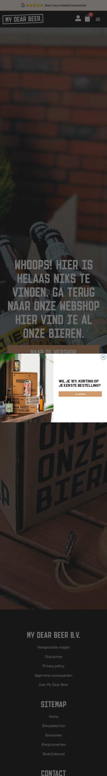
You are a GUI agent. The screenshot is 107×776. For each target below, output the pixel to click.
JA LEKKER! (80, 394)
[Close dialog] (103, 357)
